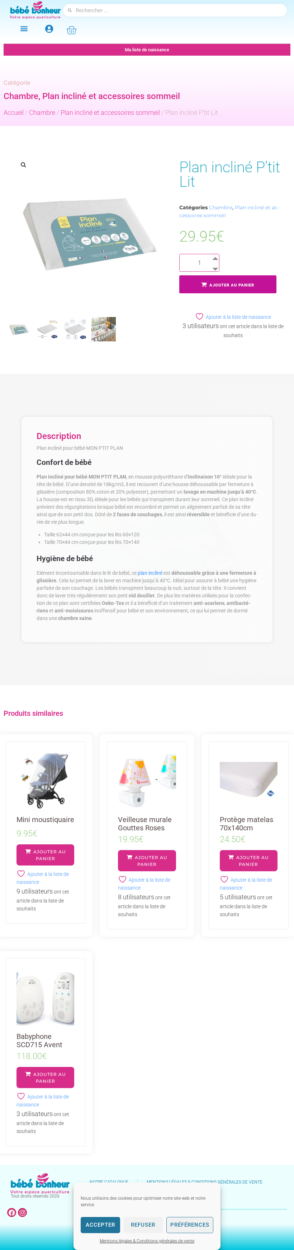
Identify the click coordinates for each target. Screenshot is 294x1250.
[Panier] (71, 30)
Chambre (21, 96)
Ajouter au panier (231, 285)
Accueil (14, 112)
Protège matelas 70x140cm (246, 823)
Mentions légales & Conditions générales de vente (147, 1241)
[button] (24, 28)
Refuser (143, 1225)
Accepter (100, 1225)
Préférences (189, 1225)
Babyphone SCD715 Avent (39, 1040)
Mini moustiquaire (45, 819)
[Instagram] (22, 1212)
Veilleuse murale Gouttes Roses (145, 823)
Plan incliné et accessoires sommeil (111, 96)
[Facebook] (11, 1212)
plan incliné (150, 573)
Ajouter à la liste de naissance (238, 317)
